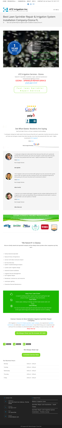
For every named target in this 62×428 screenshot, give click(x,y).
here (18, 160)
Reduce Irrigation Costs (39, 401)
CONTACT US (41, 1)
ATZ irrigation (34, 138)
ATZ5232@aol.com (13, 417)
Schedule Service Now (31, 355)
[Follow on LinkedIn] (14, 344)
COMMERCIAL (22, 1)
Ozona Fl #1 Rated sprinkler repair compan (28, 323)
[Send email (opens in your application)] (33, 4)
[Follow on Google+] (24, 344)
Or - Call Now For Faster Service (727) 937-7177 (42, 56)
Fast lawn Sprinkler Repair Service (30, 89)
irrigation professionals (27, 325)
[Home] (3, 22)
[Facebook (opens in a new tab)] (28, 4)
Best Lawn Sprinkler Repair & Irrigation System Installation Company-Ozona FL (24, 22)
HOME (4, 1)
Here (32, 141)
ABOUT (29, 1)
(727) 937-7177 (31, 83)
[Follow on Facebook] (4, 344)
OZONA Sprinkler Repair (43, 42)
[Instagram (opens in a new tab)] (31, 4)
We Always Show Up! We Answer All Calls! (31, 333)
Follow (8, 344)
